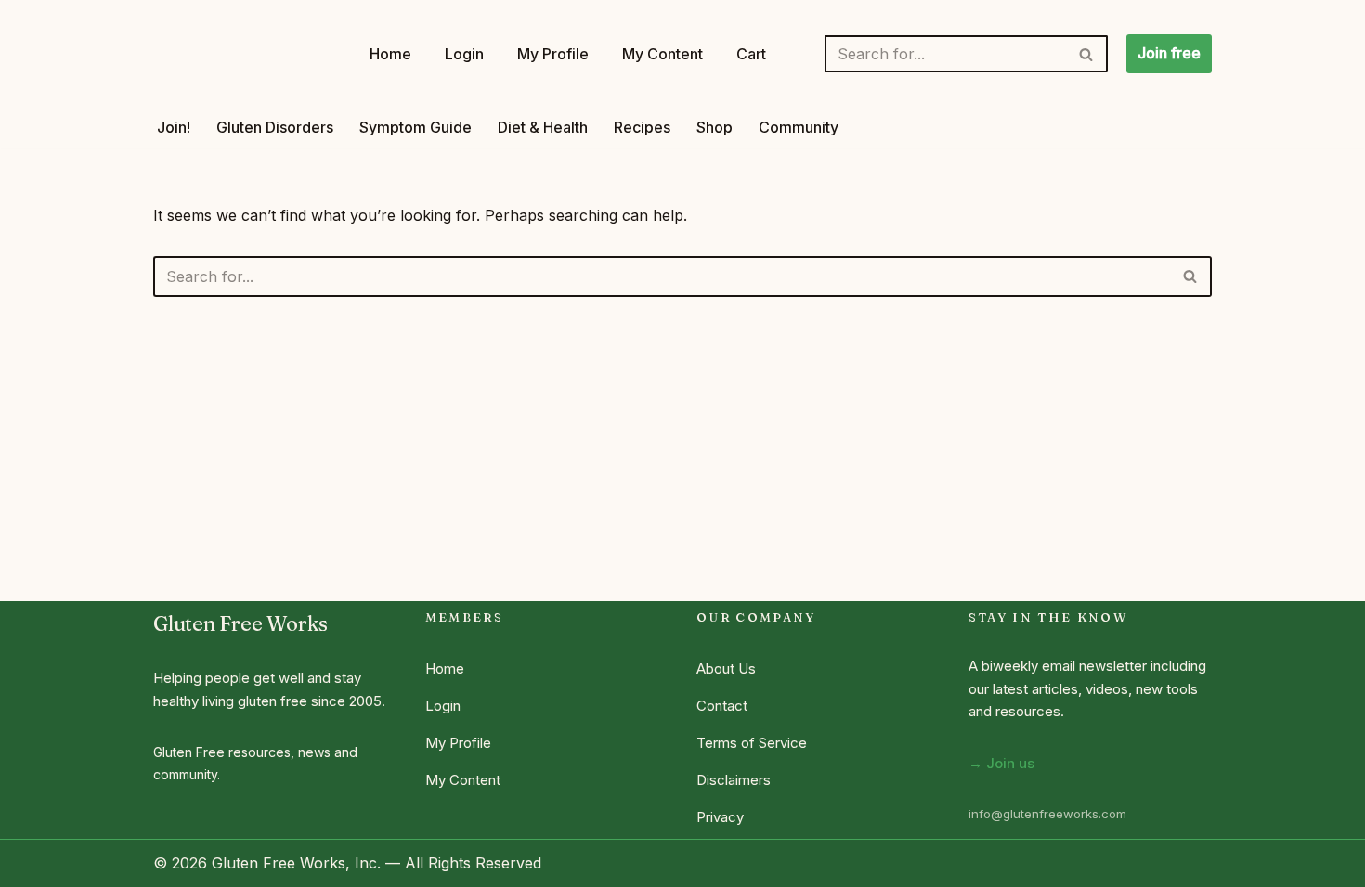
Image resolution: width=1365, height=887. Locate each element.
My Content (662, 54)
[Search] (1087, 53)
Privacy (720, 817)
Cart (751, 54)
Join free (1169, 53)
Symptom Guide (415, 127)
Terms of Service (751, 743)
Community (798, 127)
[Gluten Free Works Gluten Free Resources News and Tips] (245, 54)
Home (390, 54)
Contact (722, 705)
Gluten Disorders (274, 127)
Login (464, 54)
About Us (726, 668)
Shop (714, 127)
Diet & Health (543, 127)
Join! (173, 127)
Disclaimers (733, 780)
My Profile (553, 54)
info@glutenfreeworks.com (1047, 813)
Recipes (642, 127)
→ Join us (1001, 763)
